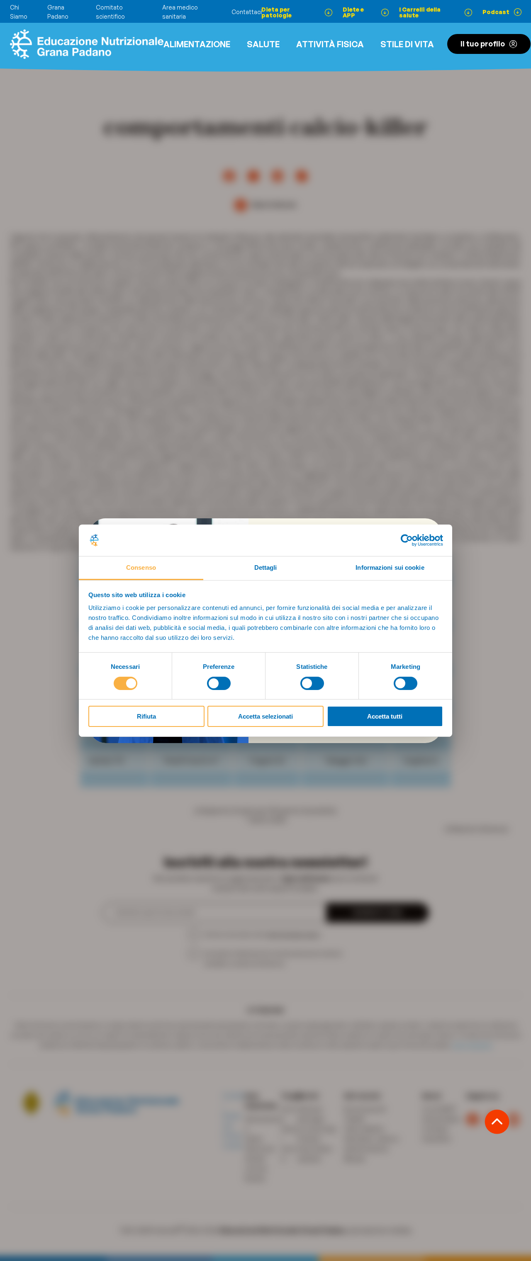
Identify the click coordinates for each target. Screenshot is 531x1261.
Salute (263, 44)
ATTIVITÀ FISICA (330, 44)
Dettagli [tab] (265, 567)
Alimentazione (196, 44)
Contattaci (246, 11)
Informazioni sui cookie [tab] (390, 567)
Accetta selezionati (265, 716)
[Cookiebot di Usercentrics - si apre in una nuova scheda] (406, 540)
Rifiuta (146, 716)
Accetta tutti (384, 716)
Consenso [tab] (141, 567)
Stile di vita (407, 44)
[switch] (219, 683)
